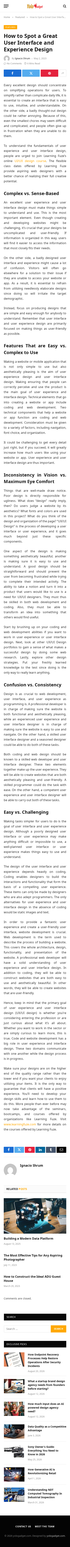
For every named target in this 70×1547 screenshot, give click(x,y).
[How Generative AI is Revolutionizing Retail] (14, 1474)
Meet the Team (45, 1526)
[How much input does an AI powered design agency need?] (14, 1409)
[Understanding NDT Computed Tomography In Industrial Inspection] (14, 1495)
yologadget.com (56, 1535)
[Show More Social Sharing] (62, 73)
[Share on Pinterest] (49, 73)
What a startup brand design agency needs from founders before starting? (46, 1384)
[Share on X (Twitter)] (31, 73)
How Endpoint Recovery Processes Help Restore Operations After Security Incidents (44, 1360)
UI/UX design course (30, 161)
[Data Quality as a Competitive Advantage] (14, 1431)
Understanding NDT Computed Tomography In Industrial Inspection (45, 1493)
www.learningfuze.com (20, 1124)
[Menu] (6, 6)
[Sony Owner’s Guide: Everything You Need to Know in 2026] (14, 1452)
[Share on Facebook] (12, 73)
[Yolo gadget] (35, 6)
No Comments (14, 63)
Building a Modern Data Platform (28, 1238)
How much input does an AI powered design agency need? (46, 1407)
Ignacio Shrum (22, 58)
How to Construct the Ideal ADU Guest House (32, 1279)
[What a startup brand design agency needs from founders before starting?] (14, 1386)
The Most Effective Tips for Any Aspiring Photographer (33, 1257)
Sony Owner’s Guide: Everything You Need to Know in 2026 (43, 1450)
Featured (10, 27)
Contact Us (23, 1526)
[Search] (64, 6)
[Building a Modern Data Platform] (35, 1215)
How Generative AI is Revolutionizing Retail (42, 1471)
